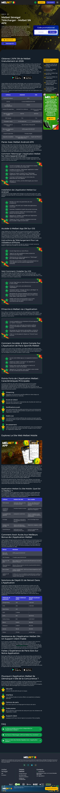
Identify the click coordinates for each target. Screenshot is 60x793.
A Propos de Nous (23, 773)
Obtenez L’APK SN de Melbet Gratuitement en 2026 (51, 66)
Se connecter (51, 2)
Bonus (51, 118)
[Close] (58, 786)
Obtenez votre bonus (51, 788)
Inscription (41, 2)
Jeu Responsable (22, 775)
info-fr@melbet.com (22, 645)
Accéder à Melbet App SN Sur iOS (51, 74)
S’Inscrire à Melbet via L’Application (51, 77)
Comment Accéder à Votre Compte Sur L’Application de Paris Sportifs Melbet (51, 82)
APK (2, 773)
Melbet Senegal (4, 770)
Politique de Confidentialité (22, 779)
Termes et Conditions (23, 776)
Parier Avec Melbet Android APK (51, 70)
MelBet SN (3, 14)
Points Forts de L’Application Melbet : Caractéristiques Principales (51, 89)
